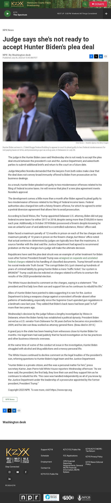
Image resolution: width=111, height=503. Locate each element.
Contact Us (45, 468)
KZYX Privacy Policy (94, 457)
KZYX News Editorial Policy (94, 463)
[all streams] (107, 13)
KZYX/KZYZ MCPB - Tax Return (94, 450)
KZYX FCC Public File (49, 474)
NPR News (8, 30)
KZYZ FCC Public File (72, 450)
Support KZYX (47, 450)
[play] (7, 13)
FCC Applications (70, 456)
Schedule (45, 456)
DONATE (99, 4)
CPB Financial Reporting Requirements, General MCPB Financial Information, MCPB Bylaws (73, 466)
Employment (46, 462)
